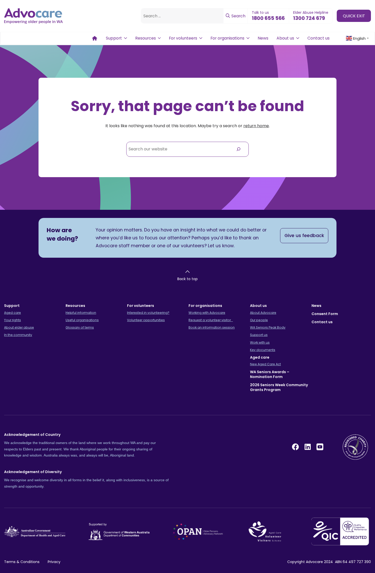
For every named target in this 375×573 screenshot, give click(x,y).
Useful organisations (82, 320)
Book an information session (212, 327)
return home (256, 126)
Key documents (262, 350)
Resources (145, 38)
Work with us (260, 342)
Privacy (54, 561)
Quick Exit (354, 16)
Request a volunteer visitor (211, 320)
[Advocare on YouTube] (320, 447)
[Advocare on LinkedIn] (308, 447)
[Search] (238, 149)
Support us (259, 335)
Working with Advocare (207, 312)
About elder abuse (19, 327)
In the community (18, 335)
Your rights (12, 320)
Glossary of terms (80, 327)
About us (285, 38)
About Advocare (263, 312)
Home (95, 38)
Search (237, 16)
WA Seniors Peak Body (267, 327)
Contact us (318, 38)
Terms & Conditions (22, 561)
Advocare (314, 561)
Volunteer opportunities (146, 320)
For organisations (227, 38)
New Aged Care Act (265, 364)
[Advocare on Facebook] (295, 447)
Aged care (12, 312)
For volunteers (183, 38)
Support (114, 38)
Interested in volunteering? (148, 312)
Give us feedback (304, 235)
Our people (259, 320)
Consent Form (324, 313)
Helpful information (81, 312)
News (263, 38)
